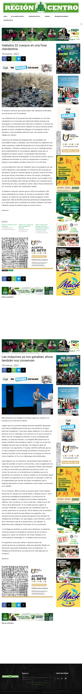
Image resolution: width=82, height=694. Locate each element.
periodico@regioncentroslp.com (40, 682)
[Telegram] (18, 58)
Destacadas (8, 42)
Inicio (3, 42)
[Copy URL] (23, 58)
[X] (9, 58)
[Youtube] (65, 678)
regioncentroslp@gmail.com (38, 684)
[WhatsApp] (13, 58)
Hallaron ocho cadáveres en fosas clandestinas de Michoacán (26, 226)
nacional (11, 270)
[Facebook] (4, 58)
